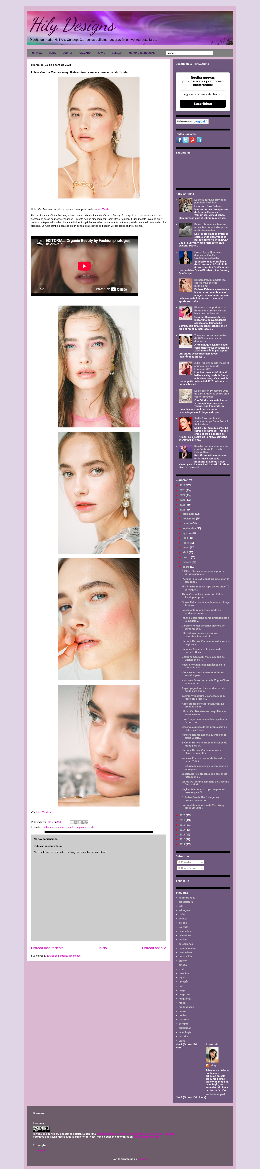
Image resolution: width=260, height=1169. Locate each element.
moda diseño (186, 1007)
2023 (183, 499)
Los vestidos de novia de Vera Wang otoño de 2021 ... (203, 807)
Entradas (185, 862)
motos (182, 1011)
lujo (181, 986)
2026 (183, 485)
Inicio (103, 948)
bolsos (183, 922)
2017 (183, 829)
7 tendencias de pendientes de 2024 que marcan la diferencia (210, 338)
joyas (182, 977)
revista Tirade (101, 209)
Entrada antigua (154, 948)
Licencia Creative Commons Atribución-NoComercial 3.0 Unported (136, 1133)
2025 (183, 490)
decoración (185, 956)
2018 (183, 824)
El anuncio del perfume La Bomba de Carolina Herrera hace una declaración (210, 310)
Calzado (183, 927)
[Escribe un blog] (75, 822)
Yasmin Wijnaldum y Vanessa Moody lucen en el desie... (203, 697)
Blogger (142, 1159)
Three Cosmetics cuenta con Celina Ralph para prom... (202, 596)
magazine (81, 827)
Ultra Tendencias (45, 812)
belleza (47, 827)
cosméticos (185, 952)
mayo (186, 547)
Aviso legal (39, 1150)
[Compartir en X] (79, 822)
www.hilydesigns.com (146, 1136)
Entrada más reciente (47, 948)
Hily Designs (71, 24)
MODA (52, 53)
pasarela (184, 1019)
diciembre (189, 513)
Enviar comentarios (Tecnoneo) (64, 955)
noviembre (189, 518)
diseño (70, 827)
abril (186, 552)
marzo (187, 557)
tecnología (185, 1032)
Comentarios (188, 868)
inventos (184, 973)
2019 (183, 820)
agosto (187, 533)
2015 (183, 839)
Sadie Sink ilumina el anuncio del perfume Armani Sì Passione (211, 421)
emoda (183, 964)
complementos (187, 948)
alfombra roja (187, 897)
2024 (183, 495)
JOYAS (101, 53)
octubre (187, 523)
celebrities (185, 935)
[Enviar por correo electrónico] (72, 822)
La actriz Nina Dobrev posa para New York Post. (210, 201)
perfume (183, 1023)
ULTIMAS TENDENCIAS (142, 53)
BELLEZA (117, 53)
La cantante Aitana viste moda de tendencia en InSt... (201, 612)
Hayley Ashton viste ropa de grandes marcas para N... (203, 791)
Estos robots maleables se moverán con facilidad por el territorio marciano (211, 227)
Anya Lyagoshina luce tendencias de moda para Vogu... (203, 690)
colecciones (58, 827)
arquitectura (186, 901)
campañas (185, 931)
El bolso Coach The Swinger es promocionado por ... (200, 799)
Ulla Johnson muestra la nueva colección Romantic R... (200, 635)
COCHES (68, 53)
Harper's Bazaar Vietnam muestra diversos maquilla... (201, 752)
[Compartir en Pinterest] (86, 822)
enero (186, 566)
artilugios (184, 910)
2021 (183, 509)
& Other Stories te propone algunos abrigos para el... (203, 573)
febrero (187, 562)
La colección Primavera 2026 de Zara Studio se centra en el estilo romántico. (212, 393)
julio (186, 537)
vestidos (184, 1036)
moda (91, 827)
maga (182, 990)
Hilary (213, 1065)
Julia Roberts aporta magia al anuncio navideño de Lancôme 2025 (211, 366)
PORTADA (36, 53)
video (182, 1040)
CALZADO (85, 53)
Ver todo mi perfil (216, 1094)
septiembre (190, 528)
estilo (182, 969)
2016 (183, 834)
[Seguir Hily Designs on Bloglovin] (192, 123)
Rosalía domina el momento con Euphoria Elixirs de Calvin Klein (211, 449)
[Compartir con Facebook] (83, 822)
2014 (183, 844)
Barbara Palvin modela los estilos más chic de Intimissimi (210, 282)
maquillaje (185, 998)
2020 (183, 815)
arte (181, 906)
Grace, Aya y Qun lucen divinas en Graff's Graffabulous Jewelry (208, 255)
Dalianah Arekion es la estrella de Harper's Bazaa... (201, 651)
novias (183, 1015)
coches (183, 939)
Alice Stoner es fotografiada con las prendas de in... (203, 705)
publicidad (185, 1028)
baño (182, 914)
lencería (183, 981)
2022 (183, 504)
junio (186, 542)
